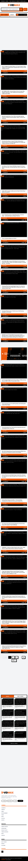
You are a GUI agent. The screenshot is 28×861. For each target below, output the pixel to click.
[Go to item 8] (20, 358)
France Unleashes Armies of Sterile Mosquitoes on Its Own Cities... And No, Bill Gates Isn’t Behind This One (13, 215)
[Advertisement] (14, 33)
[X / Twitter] (2, 852)
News (2, 816)
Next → (14, 660)
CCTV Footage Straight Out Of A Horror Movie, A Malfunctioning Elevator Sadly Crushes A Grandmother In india (14, 380)
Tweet (10, 800)
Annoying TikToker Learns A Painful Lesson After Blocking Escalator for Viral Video (13, 311)
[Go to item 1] (7, 358)
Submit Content (4, 826)
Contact (3, 835)
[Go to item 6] (17, 358)
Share (24, 72)
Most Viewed (4, 14)
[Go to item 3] (11, 358)
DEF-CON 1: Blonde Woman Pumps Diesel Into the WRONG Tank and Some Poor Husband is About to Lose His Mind (14, 452)
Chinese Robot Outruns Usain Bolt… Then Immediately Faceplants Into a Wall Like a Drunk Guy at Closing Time (12, 500)
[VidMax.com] (14, 5)
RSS (15, 800)
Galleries (3, 845)
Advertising (3, 828)
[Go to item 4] (13, 358)
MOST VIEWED (20, 696)
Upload (20, 800)
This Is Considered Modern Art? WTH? (9, 238)
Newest (12, 14)
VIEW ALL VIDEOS (13, 743)
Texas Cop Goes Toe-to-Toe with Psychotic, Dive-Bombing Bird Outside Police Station (14, 404)
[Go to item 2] (9, 358)
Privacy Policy (4, 830)
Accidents (3, 807)
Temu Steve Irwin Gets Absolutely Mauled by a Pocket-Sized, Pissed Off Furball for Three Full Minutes (13, 524)
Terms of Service (4, 831)
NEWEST (7, 696)
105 (23, 657)
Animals (3, 809)
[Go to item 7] (19, 358)
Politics (3, 818)
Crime (2, 811)
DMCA (2, 833)
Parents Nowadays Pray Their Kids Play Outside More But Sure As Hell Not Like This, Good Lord (13, 428)
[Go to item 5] (15, 358)
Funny (2, 814)
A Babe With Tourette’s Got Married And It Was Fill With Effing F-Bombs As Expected (14, 191)
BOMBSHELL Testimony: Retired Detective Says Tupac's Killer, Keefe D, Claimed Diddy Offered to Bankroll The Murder (13, 548)
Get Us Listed (8, 859)
